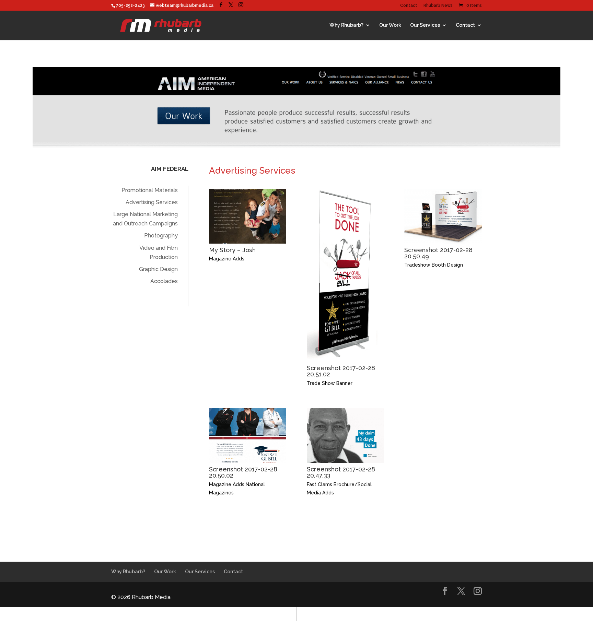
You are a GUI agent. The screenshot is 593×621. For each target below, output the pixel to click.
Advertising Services (152, 202)
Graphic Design (158, 269)
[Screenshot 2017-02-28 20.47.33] (345, 461)
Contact (408, 5)
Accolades (164, 281)
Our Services (425, 25)
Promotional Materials (149, 190)
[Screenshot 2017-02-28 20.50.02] (247, 461)
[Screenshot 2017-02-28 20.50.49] (442, 241)
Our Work (390, 25)
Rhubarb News (438, 5)
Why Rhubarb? (346, 25)
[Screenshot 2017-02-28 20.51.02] (345, 359)
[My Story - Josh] (247, 241)
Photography (161, 235)
